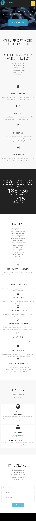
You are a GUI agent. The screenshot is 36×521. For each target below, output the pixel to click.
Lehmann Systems (18, 517)
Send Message (18, 505)
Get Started (18, 22)
